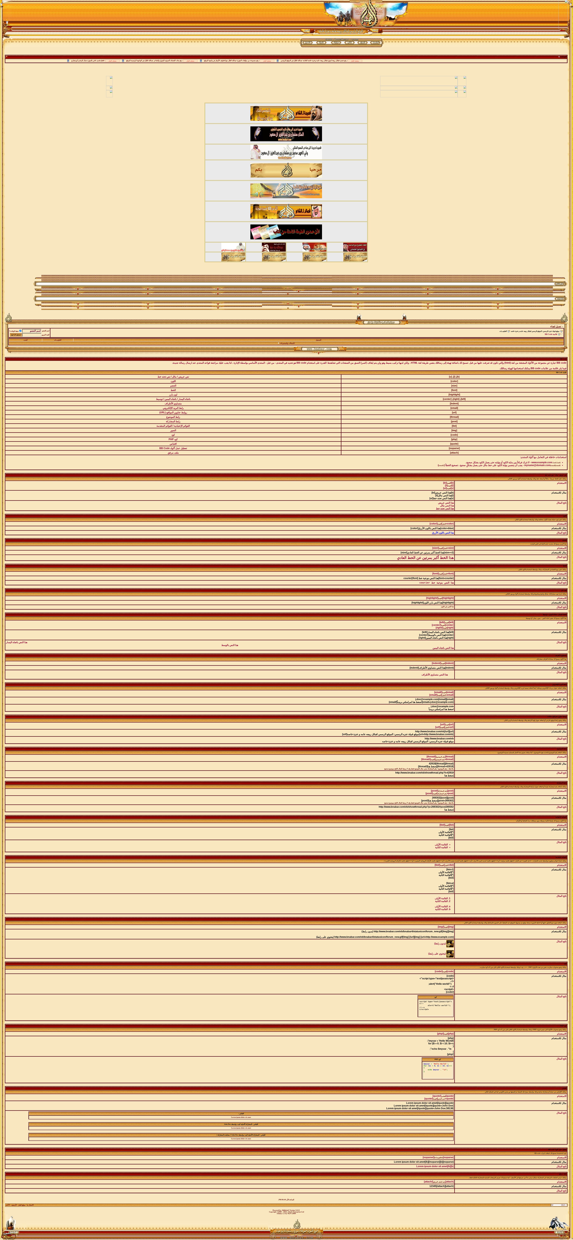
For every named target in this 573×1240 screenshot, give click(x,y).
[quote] (454, 443)
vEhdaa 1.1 (281, 1213)
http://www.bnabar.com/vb (439, 738)
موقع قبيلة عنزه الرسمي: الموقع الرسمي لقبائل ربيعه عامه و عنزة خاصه (535, 331)
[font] (454, 390)
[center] (447, 399)
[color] (454, 381)
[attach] (454, 452)
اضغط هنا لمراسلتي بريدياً (441, 709)
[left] (463, 399)
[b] (457, 376)
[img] (454, 430)
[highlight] (454, 394)
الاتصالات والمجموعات (287, 343)
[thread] (454, 417)
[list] (454, 426)
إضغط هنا (449, 775)
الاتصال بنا (30, 1205)
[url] (454, 412)
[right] (456, 399)
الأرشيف (14, 1205)
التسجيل (318, 340)
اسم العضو (45, 331)
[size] (454, 385)
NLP (289, 1213)
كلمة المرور (45, 335)
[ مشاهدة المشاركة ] (224, 1135)
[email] (454, 408)
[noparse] (454, 448)
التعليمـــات (503, 331)
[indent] (454, 403)
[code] (454, 435)
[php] (454, 439)
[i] (454, 376)
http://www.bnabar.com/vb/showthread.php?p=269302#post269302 (416, 807)
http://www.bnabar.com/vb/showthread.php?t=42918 (424, 772)
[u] (450, 376)
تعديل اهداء (555, 326)
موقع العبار (21, 1205)
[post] (454, 421)
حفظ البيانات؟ (14, 331)
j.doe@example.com (442, 706)
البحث (25, 340)
